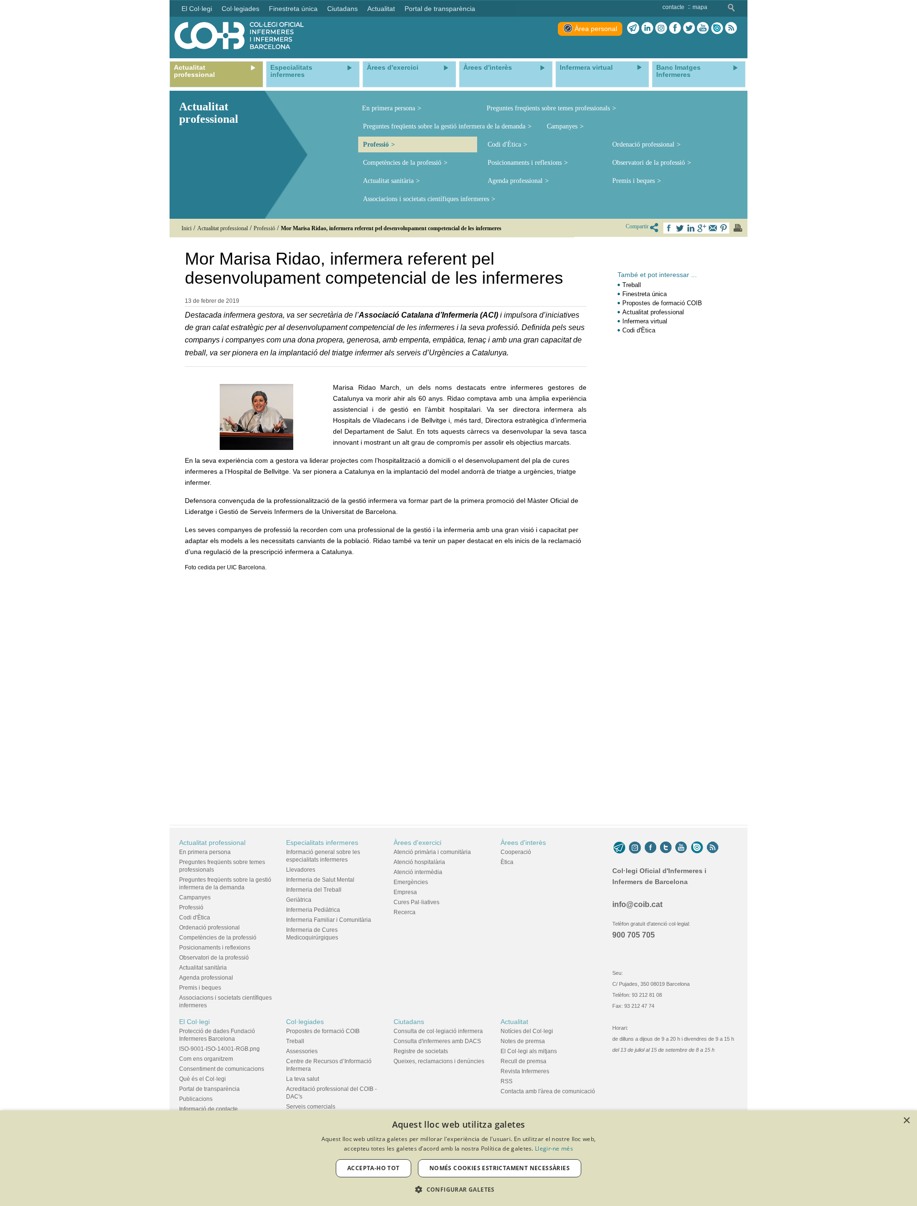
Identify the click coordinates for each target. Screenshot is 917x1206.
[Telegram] (633, 28)
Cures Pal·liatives (416, 902)
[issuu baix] (697, 847)
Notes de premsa (523, 1041)
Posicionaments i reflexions (525, 162)
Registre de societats (421, 1051)
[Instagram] (635, 847)
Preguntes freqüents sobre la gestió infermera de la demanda (444, 126)
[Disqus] (385, 692)
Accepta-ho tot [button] (373, 1168)
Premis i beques (633, 180)
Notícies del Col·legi (527, 1031)
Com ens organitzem (206, 1059)
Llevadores (300, 869)
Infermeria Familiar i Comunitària (328, 920)
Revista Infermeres (525, 1071)
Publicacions (196, 1099)
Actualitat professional (653, 312)
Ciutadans (409, 1021)
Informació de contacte (208, 1109)
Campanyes (562, 126)
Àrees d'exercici (417, 842)
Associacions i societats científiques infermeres (426, 199)
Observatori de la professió (648, 162)
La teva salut (302, 1079)
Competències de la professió (402, 162)
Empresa (405, 892)
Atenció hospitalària (419, 862)
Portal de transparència (209, 1089)
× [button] (906, 1120)
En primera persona (388, 108)
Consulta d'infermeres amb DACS (437, 1041)
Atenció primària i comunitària (432, 852)
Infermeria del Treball (313, 889)
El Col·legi (194, 1021)
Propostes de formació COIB (662, 303)
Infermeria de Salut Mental (320, 879)
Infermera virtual (644, 321)
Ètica (507, 862)
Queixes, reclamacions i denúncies (439, 1061)
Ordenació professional (643, 144)
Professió (376, 144)
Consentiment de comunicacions (221, 1069)
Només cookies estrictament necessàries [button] (499, 1168)
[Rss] (731, 28)
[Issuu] (717, 28)
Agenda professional (515, 180)
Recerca (405, 912)
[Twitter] (689, 28)
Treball (631, 284)
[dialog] (458, 1158)
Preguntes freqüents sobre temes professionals (548, 108)
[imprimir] (738, 228)
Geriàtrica (298, 899)
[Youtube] (703, 28)
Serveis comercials (310, 1106)
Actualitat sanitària (388, 180)
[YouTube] (681, 847)
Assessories (302, 1051)
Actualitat (514, 1021)
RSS (506, 1081)
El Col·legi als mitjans (529, 1051)
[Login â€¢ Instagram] (661, 28)
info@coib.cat (637, 904)
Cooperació (516, 852)
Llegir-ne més (554, 1148)
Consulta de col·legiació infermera (438, 1031)
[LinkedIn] (647, 28)
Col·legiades (305, 1021)
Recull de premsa (523, 1061)
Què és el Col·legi (202, 1079)
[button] (458, 1190)
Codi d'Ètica (504, 144)
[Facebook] (675, 28)
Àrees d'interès (523, 842)
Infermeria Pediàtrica (313, 910)
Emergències (411, 882)
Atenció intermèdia (418, 872)
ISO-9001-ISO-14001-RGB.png (219, 1049)
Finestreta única (644, 294)
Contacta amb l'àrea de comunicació (548, 1091)
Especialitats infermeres (322, 842)
